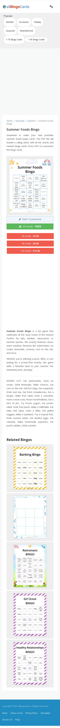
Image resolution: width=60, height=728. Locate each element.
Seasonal (10, 30)
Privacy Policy (32, 713)
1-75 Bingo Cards (14, 39)
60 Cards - (30, 236)
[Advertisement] (30, 80)
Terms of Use (16, 713)
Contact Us (7, 719)
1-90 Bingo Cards (36, 39)
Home (4, 713)
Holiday (37, 22)
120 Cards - (30, 250)
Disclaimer (45, 713)
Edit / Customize (31, 219)
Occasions (24, 22)
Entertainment (26, 30)
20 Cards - (31, 226)
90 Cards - (30, 243)
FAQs (17, 719)
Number (10, 22)
